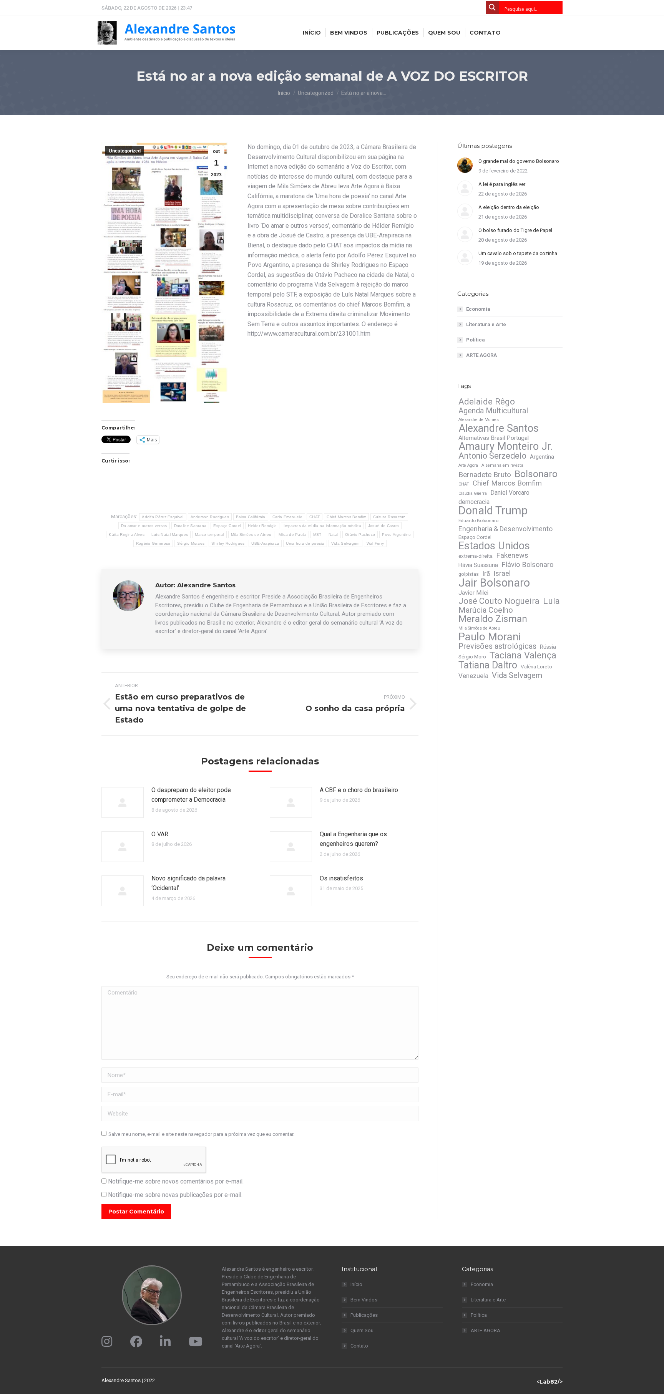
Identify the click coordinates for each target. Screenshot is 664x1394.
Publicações (364, 1315)
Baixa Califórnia (251, 517)
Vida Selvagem (345, 543)
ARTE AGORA (481, 355)
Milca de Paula (292, 534)
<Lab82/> (549, 1381)
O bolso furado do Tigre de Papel (515, 230)
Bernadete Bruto (484, 475)
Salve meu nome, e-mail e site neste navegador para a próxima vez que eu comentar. (201, 1134)
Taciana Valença (523, 655)
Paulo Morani (489, 637)
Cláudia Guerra (472, 493)
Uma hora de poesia (305, 543)
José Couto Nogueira (499, 601)
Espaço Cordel (227, 526)
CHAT (314, 517)
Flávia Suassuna (478, 565)
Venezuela (473, 676)
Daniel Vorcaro (510, 492)
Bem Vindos (363, 1300)
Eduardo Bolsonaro (478, 520)
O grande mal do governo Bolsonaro (518, 161)
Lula (551, 601)
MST (317, 534)
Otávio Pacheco (360, 534)
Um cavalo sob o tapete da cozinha (517, 253)
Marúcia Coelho (485, 610)
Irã (486, 573)
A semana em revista (502, 465)
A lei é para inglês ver (501, 184)
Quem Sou (362, 1330)
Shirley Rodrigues (227, 543)
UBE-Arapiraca (265, 543)
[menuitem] (311, 32)
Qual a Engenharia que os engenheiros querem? (353, 839)
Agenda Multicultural (493, 410)
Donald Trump (493, 510)
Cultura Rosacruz (389, 517)
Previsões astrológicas (497, 646)
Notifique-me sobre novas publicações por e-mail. (175, 1194)
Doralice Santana (190, 526)
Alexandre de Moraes (478, 419)
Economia (478, 309)
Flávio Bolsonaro (527, 565)
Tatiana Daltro (487, 665)
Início (356, 1284)
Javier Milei (473, 592)
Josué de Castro (383, 526)
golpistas (468, 574)
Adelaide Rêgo (486, 401)
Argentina (542, 457)
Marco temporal (209, 534)
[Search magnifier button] (492, 7)
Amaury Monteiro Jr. (505, 446)
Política (475, 340)
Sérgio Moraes (190, 543)
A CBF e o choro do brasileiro (359, 790)
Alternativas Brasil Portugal (493, 437)
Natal (334, 534)
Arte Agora (468, 465)
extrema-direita (475, 556)
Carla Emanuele (287, 517)
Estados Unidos (494, 546)
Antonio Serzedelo (492, 456)
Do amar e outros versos (144, 526)
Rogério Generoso (153, 543)
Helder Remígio (262, 526)
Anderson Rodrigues (210, 517)
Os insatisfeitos (341, 878)
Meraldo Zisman (492, 619)
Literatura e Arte (486, 324)
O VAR (159, 834)
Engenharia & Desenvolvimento (505, 529)
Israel (502, 573)
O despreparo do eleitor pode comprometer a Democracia (191, 795)
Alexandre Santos (498, 428)
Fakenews (512, 555)
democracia (474, 502)
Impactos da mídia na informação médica (322, 526)
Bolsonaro (536, 474)
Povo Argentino (396, 534)
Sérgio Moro (472, 657)
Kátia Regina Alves (126, 534)
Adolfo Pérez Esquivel (162, 517)
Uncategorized (125, 151)
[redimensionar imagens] (122, 802)
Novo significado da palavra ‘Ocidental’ (188, 883)
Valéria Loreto (536, 667)
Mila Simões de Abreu (251, 534)
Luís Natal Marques (169, 534)
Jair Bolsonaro (494, 583)
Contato (359, 1346)
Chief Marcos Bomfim (346, 517)
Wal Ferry (375, 543)
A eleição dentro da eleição (508, 207)
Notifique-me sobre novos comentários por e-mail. (176, 1181)
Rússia (548, 647)
